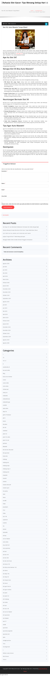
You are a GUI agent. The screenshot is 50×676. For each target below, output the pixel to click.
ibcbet (4, 421)
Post (4, 510)
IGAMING (5, 430)
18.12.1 (4, 360)
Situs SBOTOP (6, 545)
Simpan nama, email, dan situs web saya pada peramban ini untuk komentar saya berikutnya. (25, 204)
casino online (6, 383)
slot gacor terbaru (7, 589)
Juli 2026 (5, 266)
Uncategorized (38, 10)
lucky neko (5, 456)
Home (32, 10)
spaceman (5, 627)
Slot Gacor (5, 583)
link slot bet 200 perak (8, 449)
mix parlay (5, 491)
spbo (4, 637)
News (4, 497)
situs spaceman (6, 548)
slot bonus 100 (6, 564)
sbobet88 (5, 532)
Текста (4, 659)
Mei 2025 (5, 311)
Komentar (4, 171)
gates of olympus (7, 414)
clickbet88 (5, 395)
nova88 (4, 500)
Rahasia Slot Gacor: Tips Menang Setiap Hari (24, 3)
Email (3, 189)
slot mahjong (6, 599)
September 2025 (7, 298)
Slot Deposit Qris (7, 580)
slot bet (5, 551)
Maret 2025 (5, 317)
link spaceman (6, 453)
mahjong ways (6, 465)
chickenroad (5, 389)
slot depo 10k (6, 573)
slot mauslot (6, 215)
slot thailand (6, 618)
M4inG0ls (5, 23)
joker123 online (6, 437)
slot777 (4, 621)
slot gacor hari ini (7, 586)
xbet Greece (6, 656)
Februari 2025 (6, 320)
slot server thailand (7, 611)
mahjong (5, 459)
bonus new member (7, 376)
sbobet (4, 529)
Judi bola (5, 443)
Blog (4, 373)
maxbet (4, 481)
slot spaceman (6, 615)
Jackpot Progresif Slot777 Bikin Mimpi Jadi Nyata (14, 236)
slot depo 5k (6, 576)
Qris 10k (5, 516)
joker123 (5, 433)
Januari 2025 (6, 324)
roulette (5, 522)
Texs (4, 643)
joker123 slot (6, 440)
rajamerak (5, 519)
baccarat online (6, 370)
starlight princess (7, 640)
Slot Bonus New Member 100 (9, 567)
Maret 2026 (5, 279)
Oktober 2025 (6, 295)
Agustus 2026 (6, 263)
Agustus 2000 (6, 343)
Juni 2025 (5, 308)
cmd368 (5, 405)
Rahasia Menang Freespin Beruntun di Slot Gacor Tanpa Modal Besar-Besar (20, 230)
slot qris (5, 605)
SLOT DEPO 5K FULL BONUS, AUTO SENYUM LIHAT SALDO (17, 233)
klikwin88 (5, 446)
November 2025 (7, 292)
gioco (4, 418)
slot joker (5, 592)
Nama (3, 183)
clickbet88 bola (6, 399)
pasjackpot (5, 507)
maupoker (5, 475)
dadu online (5, 408)
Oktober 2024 (6, 333)
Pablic (4, 503)
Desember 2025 (7, 289)
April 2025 (5, 314)
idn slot (4, 427)
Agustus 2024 (6, 339)
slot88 (4, 624)
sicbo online (5, 542)
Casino (4, 379)
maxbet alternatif (7, 484)
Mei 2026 (5, 273)
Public (4, 513)
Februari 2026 (6, 282)
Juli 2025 (5, 304)
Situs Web (4, 196)
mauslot (5, 478)
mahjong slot (6, 462)
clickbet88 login (6, 402)
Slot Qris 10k (6, 608)
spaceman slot (6, 634)
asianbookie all (6, 367)
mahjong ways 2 (6, 468)
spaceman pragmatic (7, 630)
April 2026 (5, 276)
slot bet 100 (6, 554)
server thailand (6, 538)
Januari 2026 (6, 285)
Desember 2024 (7, 327)
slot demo (5, 570)
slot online (5, 602)
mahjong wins (6, 472)
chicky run (5, 392)
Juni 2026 (5, 270)
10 (3, 357)
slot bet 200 (6, 557)
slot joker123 (6, 596)
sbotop (4, 535)
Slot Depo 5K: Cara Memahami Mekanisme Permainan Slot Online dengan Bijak (21, 227)
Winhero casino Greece (8, 653)
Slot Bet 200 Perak (7, 561)
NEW (4, 494)
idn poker (5, 424)
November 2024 (7, 330)
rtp (3, 526)
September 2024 (7, 336)
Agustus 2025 (6, 301)
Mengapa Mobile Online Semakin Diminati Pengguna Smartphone (17, 239)
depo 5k (5, 411)
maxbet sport (6, 487)
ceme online (5, 386)
